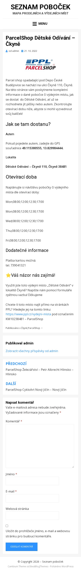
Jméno (11, 474)
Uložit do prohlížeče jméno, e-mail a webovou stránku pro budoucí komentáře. (38, 533)
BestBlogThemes (39, 566)
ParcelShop (34, 328)
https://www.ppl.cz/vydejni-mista (29, 314)
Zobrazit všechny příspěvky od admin (32, 351)
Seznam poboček (40, 7)
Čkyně (24, 328)
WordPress (67, 566)
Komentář (14, 421)
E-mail (11, 491)
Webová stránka (17, 509)
